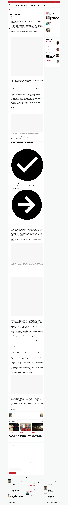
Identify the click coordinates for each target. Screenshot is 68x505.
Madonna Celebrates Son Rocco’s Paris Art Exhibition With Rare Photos (54, 24)
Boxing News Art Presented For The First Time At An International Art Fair (54, 489)
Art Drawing (52, 28)
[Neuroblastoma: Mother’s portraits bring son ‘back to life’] (48, 17)
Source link (13, 409)
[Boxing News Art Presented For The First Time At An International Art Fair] (45, 488)
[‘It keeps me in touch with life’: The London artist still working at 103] (8, 2)
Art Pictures (52, 16)
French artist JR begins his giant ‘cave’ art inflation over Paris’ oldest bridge (37, 435)
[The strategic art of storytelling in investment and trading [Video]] (27, 481)
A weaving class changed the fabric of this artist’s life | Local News (17, 496)
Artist (10, 9)
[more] (9, 28)
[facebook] (9, 19)
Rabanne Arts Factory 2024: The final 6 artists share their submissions (53, 482)
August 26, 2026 (57, 2)
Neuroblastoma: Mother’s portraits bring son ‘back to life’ (54, 18)
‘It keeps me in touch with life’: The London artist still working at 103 (20, 2)
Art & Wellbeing (11, 432)
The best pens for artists (54, 13)
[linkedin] (9, 27)
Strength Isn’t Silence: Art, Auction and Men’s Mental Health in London (14, 435)
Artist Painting (34, 432)
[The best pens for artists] (48, 13)
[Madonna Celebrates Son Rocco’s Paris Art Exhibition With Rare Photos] (48, 23)
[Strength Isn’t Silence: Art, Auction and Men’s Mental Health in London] (14, 427)
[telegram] (9, 25)
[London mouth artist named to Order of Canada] (45, 495)
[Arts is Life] (11, 5)
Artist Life (21, 432)
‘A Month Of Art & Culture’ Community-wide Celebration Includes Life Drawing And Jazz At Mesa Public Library (54, 32)
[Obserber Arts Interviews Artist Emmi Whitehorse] (27, 487)
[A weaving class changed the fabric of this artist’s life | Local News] (9, 495)
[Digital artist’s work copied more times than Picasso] (9, 489)
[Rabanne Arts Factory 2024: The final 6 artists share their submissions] (45, 481)
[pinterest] (9, 23)
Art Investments (32, 479)
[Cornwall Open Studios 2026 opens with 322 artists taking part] (27, 493)
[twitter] (9, 21)
